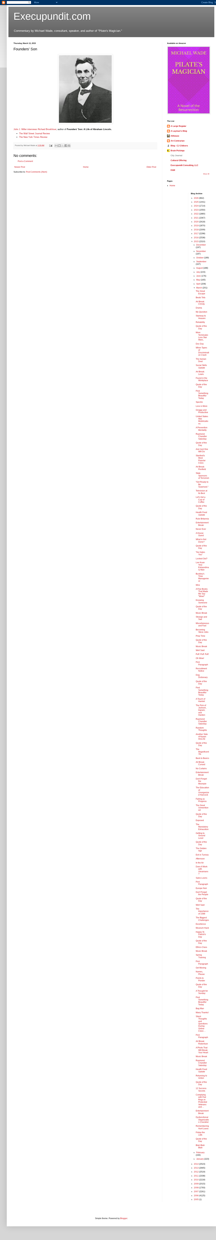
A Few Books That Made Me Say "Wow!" (202, 592)
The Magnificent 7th (202, 751)
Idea (198, 585)
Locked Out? (201, 558)
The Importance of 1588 (202, 911)
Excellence (201, 924)
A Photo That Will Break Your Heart (202, 1050)
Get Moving (201, 968)
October (200, 258)
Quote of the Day (201, 327)
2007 (196, 1191)
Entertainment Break (202, 523)
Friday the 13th (200, 1133)
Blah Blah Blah (200, 1146)
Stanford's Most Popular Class (201, 459)
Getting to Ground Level (200, 835)
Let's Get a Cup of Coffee (200, 499)
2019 (196, 225)
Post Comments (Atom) (36, 172)
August (199, 268)
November (201, 251)
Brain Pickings (178, 150)
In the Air (200, 863)
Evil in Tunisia (202, 855)
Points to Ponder (200, 979)
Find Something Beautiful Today (202, 394)
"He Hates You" (200, 553)
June (198, 276)
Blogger (123, 1218)
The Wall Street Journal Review (34, 133)
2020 (196, 222)
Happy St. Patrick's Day (201, 934)
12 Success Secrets (201, 1089)
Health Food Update (201, 513)
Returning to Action (201, 1077)
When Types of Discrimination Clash (202, 351)
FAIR (173, 170)
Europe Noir (201, 888)
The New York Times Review (33, 137)
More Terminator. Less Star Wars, (202, 336)
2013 (196, 1168)
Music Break (201, 613)
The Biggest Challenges (202, 918)
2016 (196, 237)
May (198, 280)
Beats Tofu (200, 297)
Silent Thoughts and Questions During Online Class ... (202, 1023)
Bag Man (200, 1008)
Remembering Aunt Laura (202, 1127)
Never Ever (201, 529)
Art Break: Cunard (200, 763)
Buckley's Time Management (202, 577)
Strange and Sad (201, 618)
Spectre (199, 402)
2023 (196, 210)
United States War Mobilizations (202, 420)
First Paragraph (202, 663)
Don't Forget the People (202, 893)
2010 (196, 1180)
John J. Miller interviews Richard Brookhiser (35, 129)
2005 (196, 1199)
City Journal (176, 155)
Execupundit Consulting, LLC (184, 165)
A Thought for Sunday (202, 992)
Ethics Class (201, 947)
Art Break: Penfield (201, 468)
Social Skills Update (201, 366)
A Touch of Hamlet (200, 700)
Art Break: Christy (200, 302)
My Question (201, 312)
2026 (196, 198)
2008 (196, 1187)
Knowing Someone (201, 601)
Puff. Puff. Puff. (202, 654)
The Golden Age (201, 849)
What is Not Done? (201, 540)
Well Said (200, 650)
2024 (196, 206)
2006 (196, 1195)
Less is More (201, 406)
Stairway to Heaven (201, 317)
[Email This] (56, 145)
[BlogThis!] (59, 145)
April (198, 284)
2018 (196, 229)
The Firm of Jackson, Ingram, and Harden (201, 710)
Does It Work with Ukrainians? (202, 870)
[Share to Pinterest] (69, 145)
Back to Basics (202, 758)
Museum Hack (202, 928)
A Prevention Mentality (201, 428)
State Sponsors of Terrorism (202, 475)
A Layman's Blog (179, 131)
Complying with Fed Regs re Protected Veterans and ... (201, 1101)
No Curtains (201, 768)
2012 (196, 1172)
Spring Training (201, 956)
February (200, 1152)
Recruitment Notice (201, 669)
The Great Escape (200, 292)
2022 (196, 214)
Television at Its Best (201, 492)
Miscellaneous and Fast (202, 624)
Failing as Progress (201, 800)
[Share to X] (62, 145)
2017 (196, 233)
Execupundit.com (52, 16)
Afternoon (200, 859)
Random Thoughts (201, 729)
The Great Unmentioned (202, 807)
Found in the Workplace (202, 379)
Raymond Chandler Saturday (201, 436)
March (199, 288)
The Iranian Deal (201, 360)
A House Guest (200, 534)
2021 (196, 218)
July (198, 272)
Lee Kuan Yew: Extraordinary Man (202, 566)
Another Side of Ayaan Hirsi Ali (202, 736)
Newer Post (19, 167)
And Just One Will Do (202, 450)
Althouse (175, 136)
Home (86, 167)
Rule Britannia (202, 519)
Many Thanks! (202, 1012)
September (201, 261)
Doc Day (200, 344)
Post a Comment (25, 161)
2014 (196, 1164)
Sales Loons (201, 878)
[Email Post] (50, 145)
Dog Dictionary (202, 676)
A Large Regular (178, 126)
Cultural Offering (178, 160)
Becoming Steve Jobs (202, 631)
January (200, 1159)
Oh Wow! (200, 658)
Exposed (200, 820)
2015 (196, 241)
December (201, 245)
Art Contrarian (177, 141)
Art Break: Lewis (200, 372)
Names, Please (200, 972)
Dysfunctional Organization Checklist (202, 1119)
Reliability (200, 322)
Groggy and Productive (202, 411)
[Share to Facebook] (66, 145)
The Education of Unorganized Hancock (202, 791)
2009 (196, 1184)
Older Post (151, 167)
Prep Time (200, 636)
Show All (206, 174)
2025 (196, 202)
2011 (196, 1176)
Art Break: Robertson (202, 1042)
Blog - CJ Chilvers (179, 146)
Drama (199, 308)
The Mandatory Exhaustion (202, 826)
